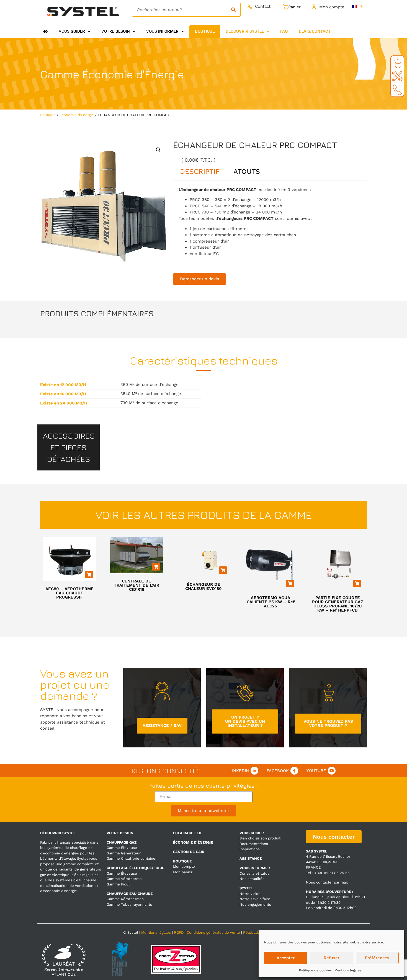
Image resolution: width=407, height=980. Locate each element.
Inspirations (249, 849)
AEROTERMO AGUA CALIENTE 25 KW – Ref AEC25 (271, 602)
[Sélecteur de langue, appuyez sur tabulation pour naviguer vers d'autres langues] (357, 6)
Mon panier (182, 872)
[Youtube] (332, 771)
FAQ (284, 31)
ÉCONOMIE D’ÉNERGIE (193, 842)
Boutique (48, 115)
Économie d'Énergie (133, 74)
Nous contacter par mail (327, 882)
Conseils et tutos (254, 873)
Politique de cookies (315, 970)
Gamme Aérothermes (125, 899)
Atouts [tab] (246, 171)
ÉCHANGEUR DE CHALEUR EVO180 (203, 586)
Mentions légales (347, 970)
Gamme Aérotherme (124, 879)
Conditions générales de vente (213, 932)
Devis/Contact (315, 31)
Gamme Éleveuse (122, 848)
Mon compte (331, 6)
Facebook (278, 770)
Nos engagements (255, 904)
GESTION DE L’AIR (188, 852)
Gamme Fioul (118, 884)
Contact (263, 6)
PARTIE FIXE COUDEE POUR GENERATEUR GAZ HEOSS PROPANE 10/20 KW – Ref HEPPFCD (337, 604)
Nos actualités (251, 879)
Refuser (331, 957)
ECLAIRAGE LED (187, 833)
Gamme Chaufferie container (132, 858)
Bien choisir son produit (259, 838)
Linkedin (239, 770)
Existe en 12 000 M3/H (63, 385)
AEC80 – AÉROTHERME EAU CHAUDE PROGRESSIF (69, 593)
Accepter (286, 957)
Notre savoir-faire (254, 899)
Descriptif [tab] (200, 171)
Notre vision (250, 894)
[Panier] (291, 7)
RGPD (179, 932)
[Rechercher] (233, 9)
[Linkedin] (254, 771)
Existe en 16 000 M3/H (63, 394)
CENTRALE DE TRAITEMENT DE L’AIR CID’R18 (136, 585)
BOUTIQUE (182, 861)
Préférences (377, 957)
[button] (158, 150)
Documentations (253, 844)
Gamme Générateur (124, 853)
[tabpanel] (270, 222)
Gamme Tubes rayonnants (129, 904)
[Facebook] (294, 771)
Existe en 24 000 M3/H (63, 403)
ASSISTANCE (250, 858)
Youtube (316, 770)
